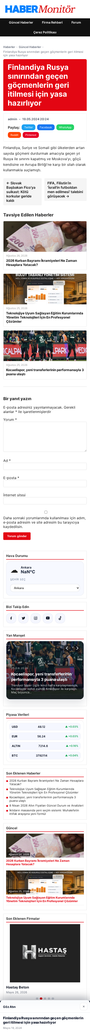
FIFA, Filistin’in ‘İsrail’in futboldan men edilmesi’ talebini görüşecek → (65, 189)
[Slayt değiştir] (37, 998)
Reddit (14, 135)
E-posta (11, 478)
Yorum (10, 419)
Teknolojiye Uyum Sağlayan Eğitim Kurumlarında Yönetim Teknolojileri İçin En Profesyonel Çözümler (43, 790)
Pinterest (30, 135)
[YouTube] (48, 618)
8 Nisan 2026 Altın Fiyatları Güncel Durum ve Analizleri (46, 805)
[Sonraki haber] (76, 648)
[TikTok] (60, 618)
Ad (7, 460)
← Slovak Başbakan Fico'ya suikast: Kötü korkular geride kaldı (20, 192)
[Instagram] (36, 618)
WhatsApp (65, 127)
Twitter (28, 127)
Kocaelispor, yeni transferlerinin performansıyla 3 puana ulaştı (42, 798)
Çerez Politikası (45, 32)
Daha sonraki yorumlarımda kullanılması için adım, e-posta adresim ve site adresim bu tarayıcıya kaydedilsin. (44, 522)
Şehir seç (18, 579)
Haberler (9, 47)
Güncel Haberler (21, 22)
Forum (76, 22)
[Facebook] (11, 618)
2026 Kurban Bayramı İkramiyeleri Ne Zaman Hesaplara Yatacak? (46, 782)
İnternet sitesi (14, 495)
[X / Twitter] (23, 618)
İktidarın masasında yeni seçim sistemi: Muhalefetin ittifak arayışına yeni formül (44, 812)
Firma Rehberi (52, 22)
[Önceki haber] (67, 648)
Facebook (46, 127)
